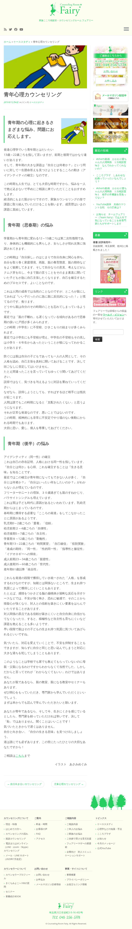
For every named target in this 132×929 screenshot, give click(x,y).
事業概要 (71, 874)
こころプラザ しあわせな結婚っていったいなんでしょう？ (110, 178)
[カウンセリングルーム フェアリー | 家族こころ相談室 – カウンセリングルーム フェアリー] (66, 9)
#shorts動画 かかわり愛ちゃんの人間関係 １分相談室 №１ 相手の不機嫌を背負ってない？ (112, 193)
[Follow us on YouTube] (22, 29)
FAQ (38, 833)
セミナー (10, 891)
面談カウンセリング (16, 838)
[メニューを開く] (126, 29)
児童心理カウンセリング (69, 784)
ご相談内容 (72, 824)
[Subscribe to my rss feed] (6, 29)
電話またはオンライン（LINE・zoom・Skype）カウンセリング (17, 847)
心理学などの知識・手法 (109, 828)
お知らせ (101, 838)
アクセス (40, 838)
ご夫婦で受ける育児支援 (79, 838)
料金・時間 (41, 824)
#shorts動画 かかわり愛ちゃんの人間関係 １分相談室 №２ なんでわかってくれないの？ (112, 163)
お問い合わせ (110, 71)
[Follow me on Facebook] (17, 29)
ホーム (7, 41)
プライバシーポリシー (78, 879)
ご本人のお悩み (74, 828)
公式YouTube (104, 848)
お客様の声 (41, 828)
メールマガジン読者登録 (48, 884)
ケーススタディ (22, 41)
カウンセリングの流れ (17, 833)
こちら (19, 756)
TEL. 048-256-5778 (66, 917)
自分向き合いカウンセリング (24, 784)
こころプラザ (104, 833)
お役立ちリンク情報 (77, 884)
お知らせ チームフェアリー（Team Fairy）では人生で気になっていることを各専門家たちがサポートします (111, 219)
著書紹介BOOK (13, 896)
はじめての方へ (13, 828)
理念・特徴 (11, 824)
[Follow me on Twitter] (11, 29)
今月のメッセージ (106, 843)
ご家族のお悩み (74, 833)
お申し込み (111, 80)
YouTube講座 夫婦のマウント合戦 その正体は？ (110, 206)
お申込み (40, 879)
